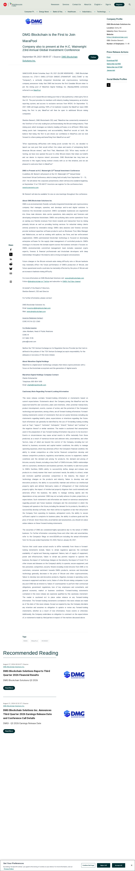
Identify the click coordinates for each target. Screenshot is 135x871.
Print (109, 57)
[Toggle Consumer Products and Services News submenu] (37, 12)
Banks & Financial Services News (58, 12)
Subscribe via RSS (114, 64)
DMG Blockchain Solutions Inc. (14, 667)
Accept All (118, 865)
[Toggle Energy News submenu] (51, 12)
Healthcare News (73, 12)
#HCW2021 (45, 641)
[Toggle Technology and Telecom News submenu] (109, 12)
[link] (55, 4)
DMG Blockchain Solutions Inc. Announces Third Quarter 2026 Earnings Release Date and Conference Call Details (27, 714)
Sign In (108, 4)
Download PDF (112, 61)
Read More (9, 688)
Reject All (103, 865)
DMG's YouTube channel (71, 281)
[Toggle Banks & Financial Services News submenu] (65, 12)
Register (119, 4)
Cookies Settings (88, 865)
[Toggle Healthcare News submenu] (80, 12)
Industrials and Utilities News (87, 12)
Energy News (44, 12)
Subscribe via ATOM (114, 67)
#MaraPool (34, 641)
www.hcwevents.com (30, 188)
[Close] (131, 865)
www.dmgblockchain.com (74, 278)
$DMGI (25, 641)
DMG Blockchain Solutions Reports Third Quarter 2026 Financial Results (26, 673)
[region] (67, 865)
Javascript (111, 70)
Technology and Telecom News (102, 12)
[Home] (12, 4)
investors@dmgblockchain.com (39, 308)
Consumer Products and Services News (29, 12)
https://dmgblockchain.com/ (117, 37)
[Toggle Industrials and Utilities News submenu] (95, 12)
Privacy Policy (9, 869)
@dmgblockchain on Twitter (38, 281)
